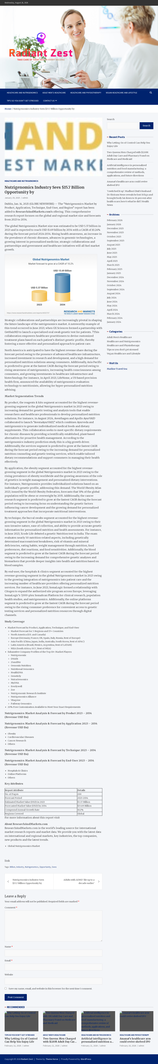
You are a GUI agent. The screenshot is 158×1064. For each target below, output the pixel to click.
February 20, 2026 (128, 1045)
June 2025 (112, 252)
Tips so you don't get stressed (122, 349)
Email (8, 960)
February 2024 (115, 318)
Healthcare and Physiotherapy (85, 92)
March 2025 (113, 265)
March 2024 (113, 313)
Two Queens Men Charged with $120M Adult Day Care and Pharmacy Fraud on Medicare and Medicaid (128, 156)
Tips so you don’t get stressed (23, 100)
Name (9, 946)
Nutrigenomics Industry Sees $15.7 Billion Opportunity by (28, 881)
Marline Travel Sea (117, 368)
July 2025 (111, 248)
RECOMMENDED (16, 1007)
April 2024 (112, 309)
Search (110, 119)
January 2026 (114, 224)
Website (9, 974)
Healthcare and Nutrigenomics (22, 92)
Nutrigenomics (31, 866)
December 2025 (115, 228)
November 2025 (115, 232)
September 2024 (116, 289)
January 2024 (114, 322)
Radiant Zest (27, 1059)
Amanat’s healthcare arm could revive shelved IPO (135, 1040)
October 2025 (114, 236)
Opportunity (45, 866)
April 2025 (112, 261)
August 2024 (113, 293)
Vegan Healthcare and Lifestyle (121, 92)
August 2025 (113, 244)
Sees (54, 866)
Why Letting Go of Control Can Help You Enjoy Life (21, 1040)
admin (25, 197)
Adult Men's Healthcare (119, 337)
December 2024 (115, 277)
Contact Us (49, 100)
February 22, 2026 (13, 1045)
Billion (12, 866)
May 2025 (112, 257)
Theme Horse (52, 1059)
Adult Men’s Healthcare (54, 92)
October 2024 (114, 285)
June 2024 (112, 301)
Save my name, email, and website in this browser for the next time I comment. (50, 988)
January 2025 (114, 273)
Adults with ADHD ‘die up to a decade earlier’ (79, 881)
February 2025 (114, 269)
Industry (20, 866)
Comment (11, 907)
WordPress (86, 1059)
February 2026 (115, 220)
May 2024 (112, 305)
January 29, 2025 (12, 197)
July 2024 (111, 297)
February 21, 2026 (51, 1045)
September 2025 (115, 240)
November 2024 (115, 281)
